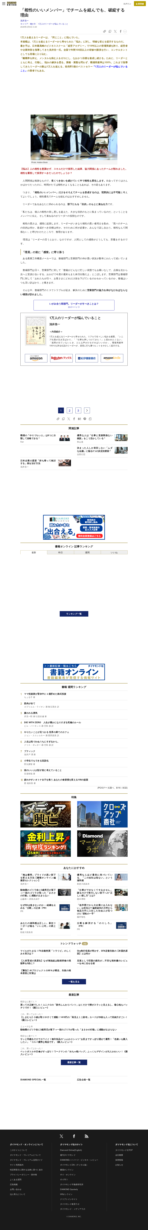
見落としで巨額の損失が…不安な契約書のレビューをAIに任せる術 (102, 962)
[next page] (87, 410)
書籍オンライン (67, 1169)
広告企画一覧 (83, 1079)
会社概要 (119, 1155)
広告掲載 (14, 1184)
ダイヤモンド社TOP (124, 1150)
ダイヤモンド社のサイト (71, 1144)
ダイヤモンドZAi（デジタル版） (74, 1164)
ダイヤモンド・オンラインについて (26, 1144)
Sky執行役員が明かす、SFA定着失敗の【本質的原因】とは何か (102, 952)
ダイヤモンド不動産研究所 (71, 1184)
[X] (61, 1136)
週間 (87, 552)
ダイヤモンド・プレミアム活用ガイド (26, 1159)
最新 (34, 552)
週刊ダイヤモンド (68, 1155)
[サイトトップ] (11, 4)
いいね (114, 552)
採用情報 (119, 1159)
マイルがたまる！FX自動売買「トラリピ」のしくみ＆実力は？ (45, 952)
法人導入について (17, 1194)
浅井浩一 (24, 20)
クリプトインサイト (68, 1199)
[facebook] (74, 1136)
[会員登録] (140, 3)
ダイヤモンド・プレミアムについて (25, 1155)
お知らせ (119, 1164)
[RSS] (86, 1136)
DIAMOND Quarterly (69, 1189)
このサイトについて (18, 1150)
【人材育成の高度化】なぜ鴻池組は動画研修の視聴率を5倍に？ (45, 962)
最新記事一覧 (74, 1062)
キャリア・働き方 (28, 23)
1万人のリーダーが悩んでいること (53, 23)
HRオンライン (66, 1194)
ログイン (127, 4)
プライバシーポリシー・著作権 (23, 1174)
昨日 (60, 552)
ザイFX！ (64, 1179)
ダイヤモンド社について (126, 1144)
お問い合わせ (16, 1189)
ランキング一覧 (74, 613)
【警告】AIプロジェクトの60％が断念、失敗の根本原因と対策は (45, 972)
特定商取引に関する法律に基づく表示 (26, 1169)
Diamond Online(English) (71, 1150)
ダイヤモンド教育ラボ (69, 1204)
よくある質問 (16, 1179)
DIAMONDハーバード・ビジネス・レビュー (79, 1159)
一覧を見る (74, 981)
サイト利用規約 (16, 1164)
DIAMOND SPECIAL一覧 (33, 1079)
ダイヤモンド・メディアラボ (72, 1208)
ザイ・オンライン (68, 1174)
